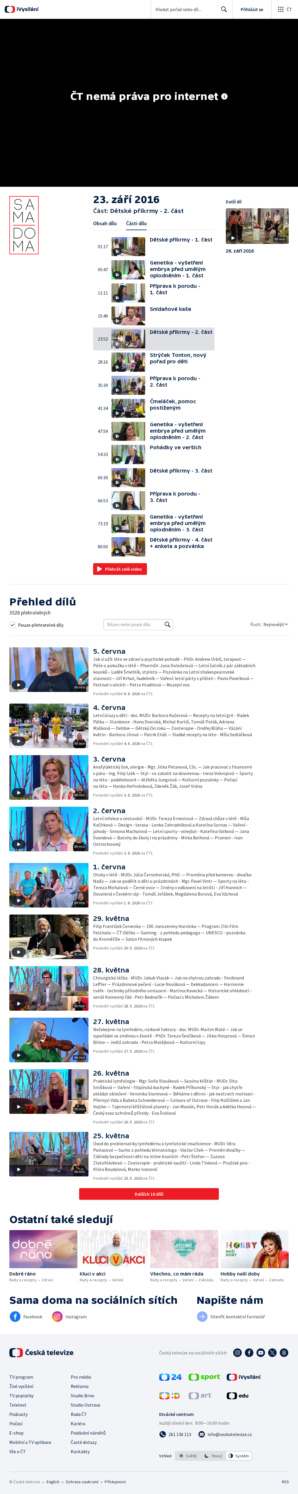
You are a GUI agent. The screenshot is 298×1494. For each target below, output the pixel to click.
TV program (21, 1377)
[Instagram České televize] (237, 1352)
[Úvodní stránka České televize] (41, 1352)
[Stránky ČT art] (200, 1397)
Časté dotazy (84, 1442)
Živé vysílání (21, 1386)
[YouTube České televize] (260, 1352)
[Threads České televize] (284, 1352)
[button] (130, 246)
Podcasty (18, 1414)
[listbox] (213, 1456)
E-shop (16, 1433)
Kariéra (78, 1423)
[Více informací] (224, 97)
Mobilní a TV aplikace (30, 1442)
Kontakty (80, 1451)
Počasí (15, 1423)
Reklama (79, 1386)
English (53, 1481)
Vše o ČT (17, 1451)
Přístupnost (115, 1481)
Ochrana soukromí (82, 1481)
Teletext (17, 1405)
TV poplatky (21, 1395)
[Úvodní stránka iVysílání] (27, 9)
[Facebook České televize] (249, 1352)
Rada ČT (79, 1414)
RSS (285, 1481)
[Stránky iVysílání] (244, 1379)
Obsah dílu (105, 223)
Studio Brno (82, 1395)
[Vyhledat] (167, 624)
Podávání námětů (88, 1433)
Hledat (224, 9)
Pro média (81, 1377)
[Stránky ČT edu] (237, 1397)
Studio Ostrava (85, 1405)
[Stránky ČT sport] (204, 1379)
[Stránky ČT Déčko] (169, 1397)
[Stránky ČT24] (170, 1379)
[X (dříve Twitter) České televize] (272, 1352)
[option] (188, 1456)
